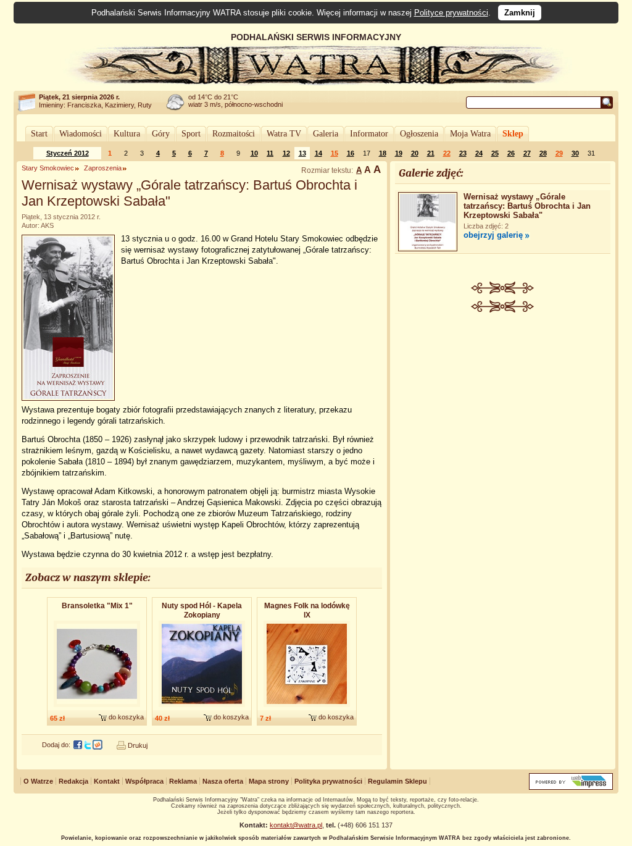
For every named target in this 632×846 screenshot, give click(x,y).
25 (495, 153)
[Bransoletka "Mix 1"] (97, 707)
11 (270, 153)
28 (543, 153)
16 (350, 153)
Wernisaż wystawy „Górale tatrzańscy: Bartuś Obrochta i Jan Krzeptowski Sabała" (527, 206)
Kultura (127, 133)
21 (430, 153)
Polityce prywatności (451, 12)
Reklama (183, 781)
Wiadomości (80, 133)
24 (479, 153)
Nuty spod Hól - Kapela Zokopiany (202, 610)
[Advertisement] (503, 405)
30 (575, 153)
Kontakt (107, 781)
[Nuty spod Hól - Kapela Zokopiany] (202, 707)
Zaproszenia (103, 168)
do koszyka (126, 717)
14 (318, 153)
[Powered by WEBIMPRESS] (571, 787)
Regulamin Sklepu (397, 781)
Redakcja (73, 781)
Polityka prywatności (328, 781)
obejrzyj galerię (493, 235)
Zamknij (519, 12)
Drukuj (138, 745)
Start (39, 133)
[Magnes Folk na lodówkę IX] (307, 707)
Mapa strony (269, 781)
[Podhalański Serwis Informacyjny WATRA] (316, 83)
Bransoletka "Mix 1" (97, 605)
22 (447, 153)
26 (511, 153)
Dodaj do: (56, 744)
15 (334, 153)
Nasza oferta (222, 781)
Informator (369, 133)
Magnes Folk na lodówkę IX (307, 610)
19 (398, 153)
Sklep (512, 133)
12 (286, 153)
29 (559, 153)
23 (463, 153)
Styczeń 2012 (67, 153)
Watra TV (284, 133)
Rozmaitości (233, 133)
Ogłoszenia (419, 133)
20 (414, 153)
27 (527, 153)
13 (302, 153)
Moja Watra (470, 133)
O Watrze (38, 781)
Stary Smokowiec (48, 168)
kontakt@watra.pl (296, 825)
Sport (191, 133)
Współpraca (144, 781)
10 (254, 153)
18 (382, 153)
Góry (161, 133)
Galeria (325, 133)
